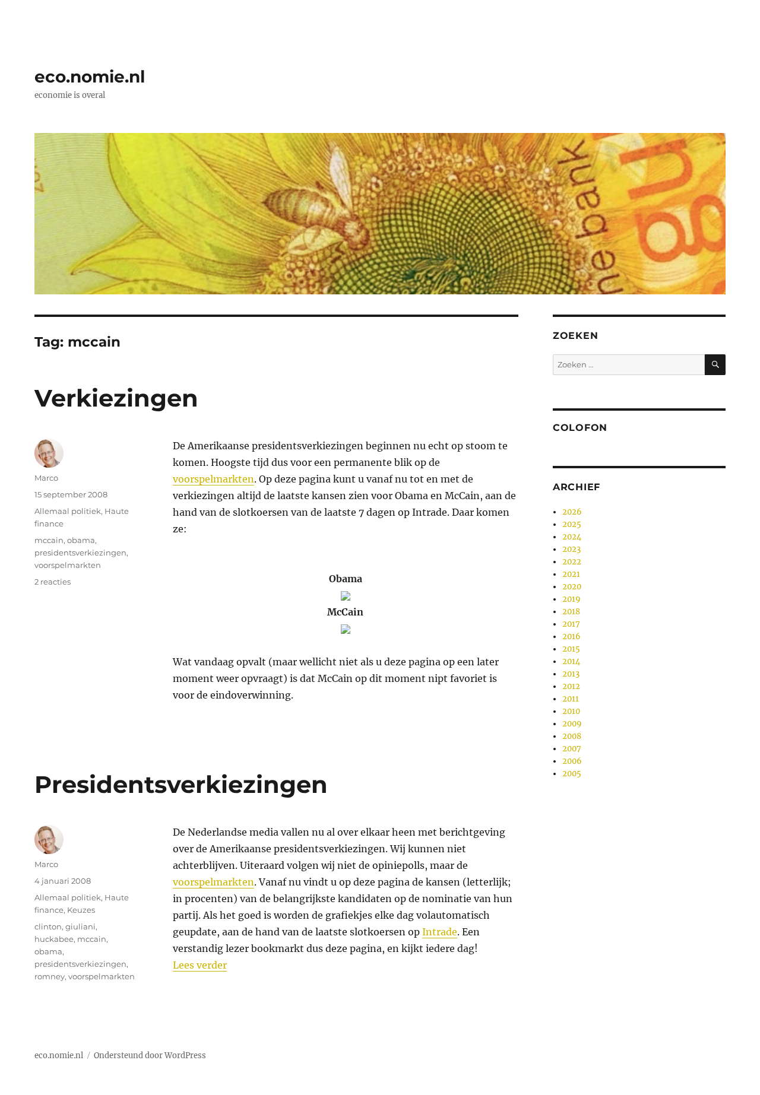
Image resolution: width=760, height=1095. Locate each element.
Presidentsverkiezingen (181, 784)
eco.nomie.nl (89, 76)
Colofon (580, 427)
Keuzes (81, 910)
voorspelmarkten (213, 479)
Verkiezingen (116, 397)
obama (81, 540)
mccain (49, 540)
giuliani (80, 926)
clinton (48, 926)
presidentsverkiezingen (80, 552)
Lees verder (200, 965)
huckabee (54, 939)
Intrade (439, 932)
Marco (46, 478)
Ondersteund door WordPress (150, 1055)
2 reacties (52, 581)
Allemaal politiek (67, 511)
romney (49, 976)
